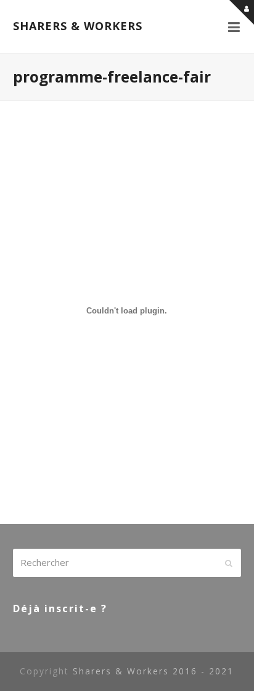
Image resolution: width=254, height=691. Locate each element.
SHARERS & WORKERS (77, 25)
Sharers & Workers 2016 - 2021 (153, 671)
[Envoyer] (228, 563)
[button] (234, 26)
